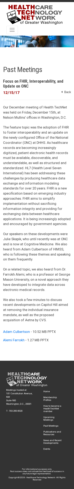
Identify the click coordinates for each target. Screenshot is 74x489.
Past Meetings (50, 426)
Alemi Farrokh (13, 340)
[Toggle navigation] (12, 30)
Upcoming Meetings (48, 418)
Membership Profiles (50, 398)
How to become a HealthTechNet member (52, 409)
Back (66, 92)
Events (46, 449)
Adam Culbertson (16, 332)
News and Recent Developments (52, 441)
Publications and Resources (52, 433)
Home (46, 391)
